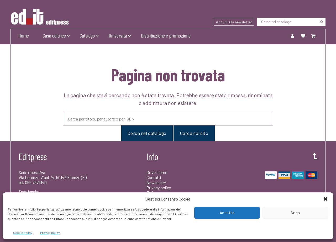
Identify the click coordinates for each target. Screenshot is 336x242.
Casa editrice (54, 35)
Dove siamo (156, 172)
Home (23, 35)
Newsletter (156, 182)
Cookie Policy (22, 232)
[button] (325, 199)
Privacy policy (50, 232)
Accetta (227, 212)
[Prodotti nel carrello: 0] (313, 36)
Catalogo (87, 35)
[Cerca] (322, 22)
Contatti (153, 177)
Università (118, 35)
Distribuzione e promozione (166, 35)
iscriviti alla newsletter (234, 22)
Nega (295, 212)
